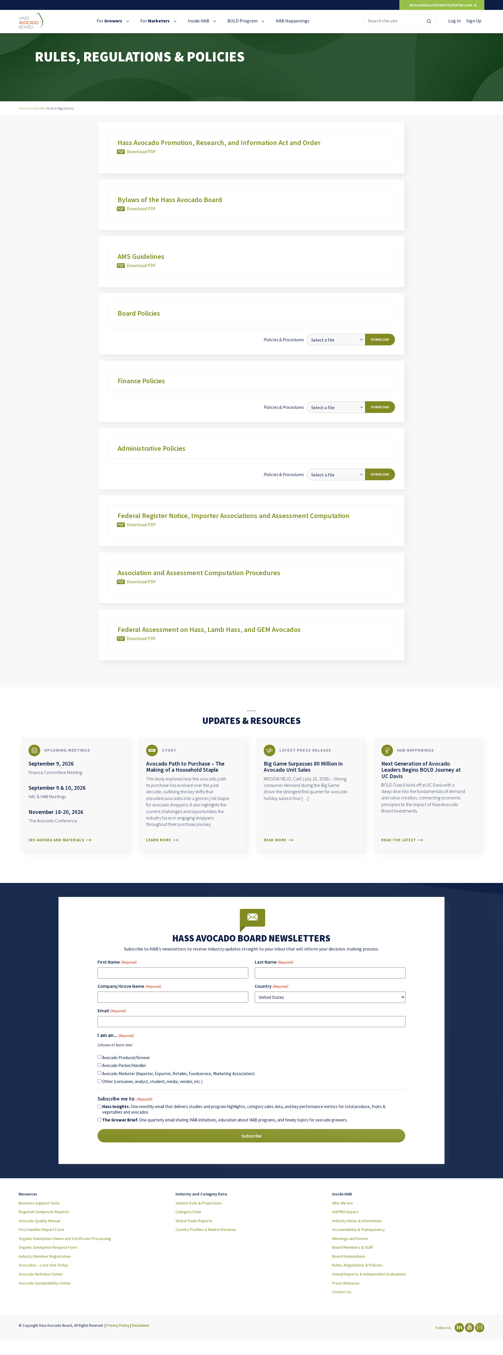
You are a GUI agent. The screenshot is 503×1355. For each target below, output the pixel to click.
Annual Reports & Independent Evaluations (369, 1274)
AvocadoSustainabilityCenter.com (441, 5)
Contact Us (341, 1291)
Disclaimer (140, 1325)
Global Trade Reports (194, 1220)
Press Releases (345, 1283)
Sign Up (473, 21)
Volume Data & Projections (199, 1203)
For (109, 21)
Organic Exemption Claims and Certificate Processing (65, 1238)
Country (271, 986)
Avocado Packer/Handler (124, 1065)
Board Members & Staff (352, 1247)
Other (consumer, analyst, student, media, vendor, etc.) (152, 1081)
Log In (454, 21)
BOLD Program (242, 21)
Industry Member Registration (45, 1256)
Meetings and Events (350, 1238)
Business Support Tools (39, 1203)
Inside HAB (199, 21)
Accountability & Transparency (358, 1229)
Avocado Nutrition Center (41, 1274)
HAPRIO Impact (345, 1211)
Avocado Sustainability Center (45, 1283)
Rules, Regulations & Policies (357, 1265)
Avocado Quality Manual (39, 1220)
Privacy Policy (117, 1325)
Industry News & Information (357, 1220)
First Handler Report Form (41, 1229)
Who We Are (342, 1203)
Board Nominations (348, 1256)
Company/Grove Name (129, 986)
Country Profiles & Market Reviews (206, 1229)
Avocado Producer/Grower (126, 1057)
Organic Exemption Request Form (48, 1247)
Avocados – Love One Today (43, 1265)
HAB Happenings (292, 21)
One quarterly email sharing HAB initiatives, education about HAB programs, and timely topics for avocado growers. (225, 1120)
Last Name (274, 962)
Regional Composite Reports (44, 1211)
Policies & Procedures (284, 339)
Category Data (188, 1211)
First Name (117, 962)
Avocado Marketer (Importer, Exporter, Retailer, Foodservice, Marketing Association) (178, 1073)
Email (112, 1010)
